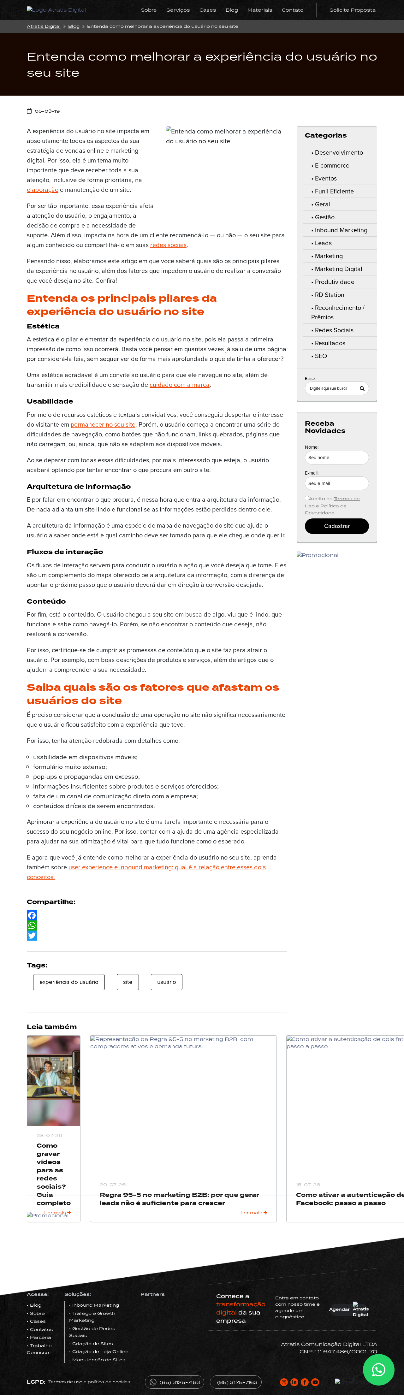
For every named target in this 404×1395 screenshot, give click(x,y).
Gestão (325, 217)
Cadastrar (337, 525)
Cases (207, 10)
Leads (323, 243)
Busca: (311, 378)
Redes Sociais (334, 330)
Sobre (149, 10)
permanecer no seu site (103, 424)
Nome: (311, 447)
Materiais (259, 10)
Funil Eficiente (334, 191)
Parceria (40, 1337)
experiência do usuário (68, 981)
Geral (322, 204)
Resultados (330, 343)
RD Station (329, 294)
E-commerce (332, 165)
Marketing (329, 256)
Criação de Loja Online (100, 1351)
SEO (321, 356)
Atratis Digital (44, 26)
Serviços (178, 10)
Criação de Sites (92, 1343)
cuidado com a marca (180, 384)
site (128, 981)
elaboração (42, 189)
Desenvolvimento (339, 152)
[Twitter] (157, 936)
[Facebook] (157, 915)
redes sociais (168, 245)
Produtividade (334, 282)
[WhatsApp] (157, 925)
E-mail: (311, 473)
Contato (293, 10)
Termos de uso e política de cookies (89, 1382)
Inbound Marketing (341, 230)
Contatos (41, 1329)
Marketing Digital (338, 269)
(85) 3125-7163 (180, 1382)
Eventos (326, 178)
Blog (232, 10)
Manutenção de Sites (98, 1359)
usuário (166, 981)
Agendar (340, 1310)
